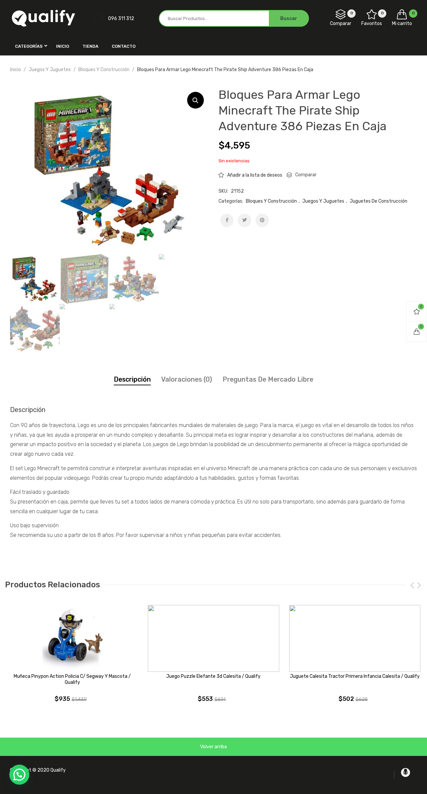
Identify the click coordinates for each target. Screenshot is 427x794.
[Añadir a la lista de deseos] (134, 615)
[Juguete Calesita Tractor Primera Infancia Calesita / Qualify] (354, 638)
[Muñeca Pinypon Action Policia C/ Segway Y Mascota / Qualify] (72, 638)
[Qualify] (43, 18)
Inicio (15, 69)
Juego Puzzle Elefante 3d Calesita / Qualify (213, 676)
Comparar (306, 175)
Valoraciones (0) (186, 379)
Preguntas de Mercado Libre (268, 379)
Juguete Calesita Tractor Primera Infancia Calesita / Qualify (355, 676)
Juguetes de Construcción (378, 201)
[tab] (132, 379)
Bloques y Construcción (103, 69)
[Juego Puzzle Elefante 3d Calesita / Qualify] (213, 638)
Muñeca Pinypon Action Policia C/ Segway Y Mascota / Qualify (72, 679)
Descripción (132, 379)
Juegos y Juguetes (50, 69)
